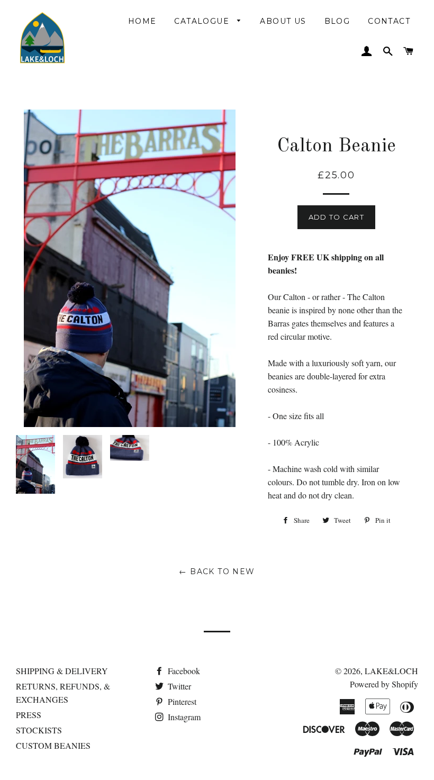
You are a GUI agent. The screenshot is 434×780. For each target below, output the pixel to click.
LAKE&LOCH (391, 670)
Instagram (183, 716)
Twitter (178, 686)
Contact (389, 21)
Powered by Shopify (384, 684)
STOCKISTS (39, 730)
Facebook (183, 670)
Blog (337, 21)
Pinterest (181, 701)
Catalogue (203, 21)
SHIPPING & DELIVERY (62, 670)
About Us (283, 21)
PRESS (28, 714)
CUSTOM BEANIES (53, 745)
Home (142, 21)
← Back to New (217, 571)
